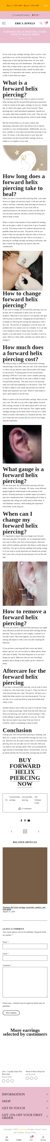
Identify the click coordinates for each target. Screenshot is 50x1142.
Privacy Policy (30, 1132)
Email (6, 954)
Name (6, 942)
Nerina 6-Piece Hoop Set (35, 1072)
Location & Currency (22, 15)
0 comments (26, 809)
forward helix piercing (27, 798)
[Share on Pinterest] (25, 820)
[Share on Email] (29, 820)
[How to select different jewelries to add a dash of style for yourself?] (11, 831)
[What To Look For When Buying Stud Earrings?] (38, 831)
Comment (7, 965)
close (46, 6)
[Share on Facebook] (21, 820)
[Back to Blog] (25, 831)
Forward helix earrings (14, 798)
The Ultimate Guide (38, 800)
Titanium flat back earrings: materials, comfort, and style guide (24, 908)
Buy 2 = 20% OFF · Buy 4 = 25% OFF (23, 5)
